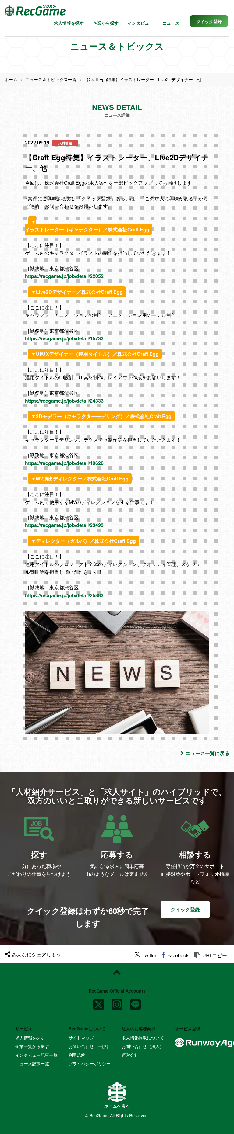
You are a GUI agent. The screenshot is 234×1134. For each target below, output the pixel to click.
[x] (98, 1002)
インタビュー (140, 23)
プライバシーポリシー (90, 1063)
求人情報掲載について (143, 1038)
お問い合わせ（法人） (143, 1046)
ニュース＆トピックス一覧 (50, 79)
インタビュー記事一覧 (36, 1055)
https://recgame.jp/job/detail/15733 (64, 338)
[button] (209, 21)
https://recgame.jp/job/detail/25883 (64, 595)
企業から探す (106, 23)
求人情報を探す (69, 23)
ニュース (170, 23)
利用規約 (77, 1055)
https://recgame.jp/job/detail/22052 (64, 275)
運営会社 (130, 1055)
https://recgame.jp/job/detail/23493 (64, 525)
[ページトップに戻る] (117, 972)
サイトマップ (81, 1038)
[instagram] (117, 1002)
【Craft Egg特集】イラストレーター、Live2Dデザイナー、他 (142, 79)
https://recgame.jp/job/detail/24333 (64, 400)
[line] (135, 1002)
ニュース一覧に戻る (207, 753)
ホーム (11, 79)
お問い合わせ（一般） (90, 1046)
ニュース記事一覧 (32, 1063)
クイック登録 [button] (185, 909)
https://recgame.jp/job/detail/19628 (64, 462)
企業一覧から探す (32, 1046)
